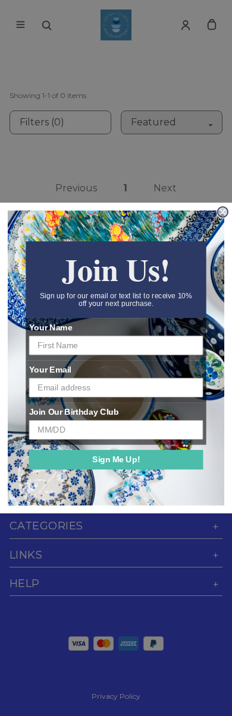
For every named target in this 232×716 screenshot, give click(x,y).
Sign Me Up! (116, 459)
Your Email (50, 369)
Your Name (51, 327)
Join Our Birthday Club (74, 412)
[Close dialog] (223, 212)
